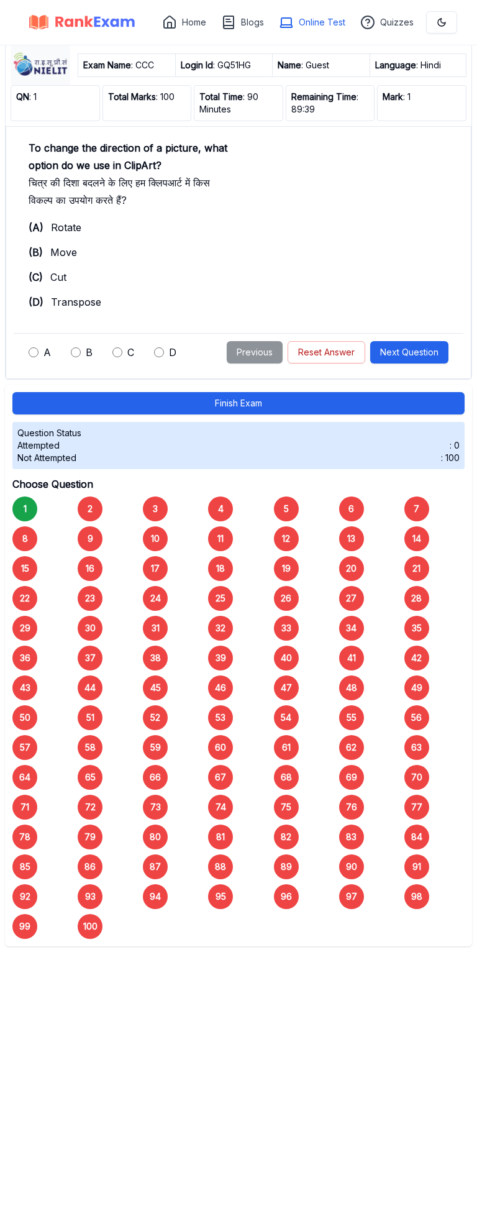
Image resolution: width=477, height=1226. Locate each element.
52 (155, 717)
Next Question (409, 352)
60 (220, 747)
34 (351, 628)
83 (351, 836)
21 (416, 568)
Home (194, 22)
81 (220, 836)
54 (286, 717)
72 (90, 807)
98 (416, 896)
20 (351, 568)
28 (416, 598)
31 (156, 628)
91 (416, 866)
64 (24, 777)
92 (25, 896)
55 (352, 717)
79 (90, 836)
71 (24, 807)
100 (90, 926)
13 (351, 538)
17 (155, 568)
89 (286, 866)
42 (416, 657)
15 (25, 568)
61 (286, 747)
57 (25, 747)
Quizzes (397, 22)
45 (155, 687)
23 (90, 598)
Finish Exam (238, 403)
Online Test (322, 22)
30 (90, 628)
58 (90, 747)
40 (286, 657)
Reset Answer (326, 352)
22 (25, 598)
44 (90, 687)
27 (351, 598)
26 (286, 598)
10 (155, 538)
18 (220, 568)
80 (155, 836)
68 (286, 777)
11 (220, 538)
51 (90, 717)
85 (25, 866)
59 (155, 747)
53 (220, 717)
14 (416, 538)
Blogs (252, 22)
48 (351, 687)
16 (90, 568)
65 (90, 777)
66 (155, 777)
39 (221, 657)
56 (416, 717)
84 (416, 836)
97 (351, 896)
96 (286, 896)
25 (220, 598)
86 (90, 866)
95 (221, 896)
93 (90, 896)
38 (155, 657)
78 (24, 836)
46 (220, 687)
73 (155, 807)
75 (286, 807)
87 (155, 866)
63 (416, 747)
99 (24, 926)
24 (155, 598)
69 (351, 777)
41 (351, 657)
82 (286, 836)
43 (25, 687)
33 (286, 628)
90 (351, 866)
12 (286, 538)
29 (25, 628)
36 (25, 657)
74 (221, 807)
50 (25, 717)
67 (220, 777)
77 (416, 807)
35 (417, 628)
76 (351, 807)
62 (351, 747)
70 (416, 777)
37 (90, 657)
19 (286, 568)
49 (416, 687)
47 (286, 687)
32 (220, 628)
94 (155, 896)
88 (220, 866)
